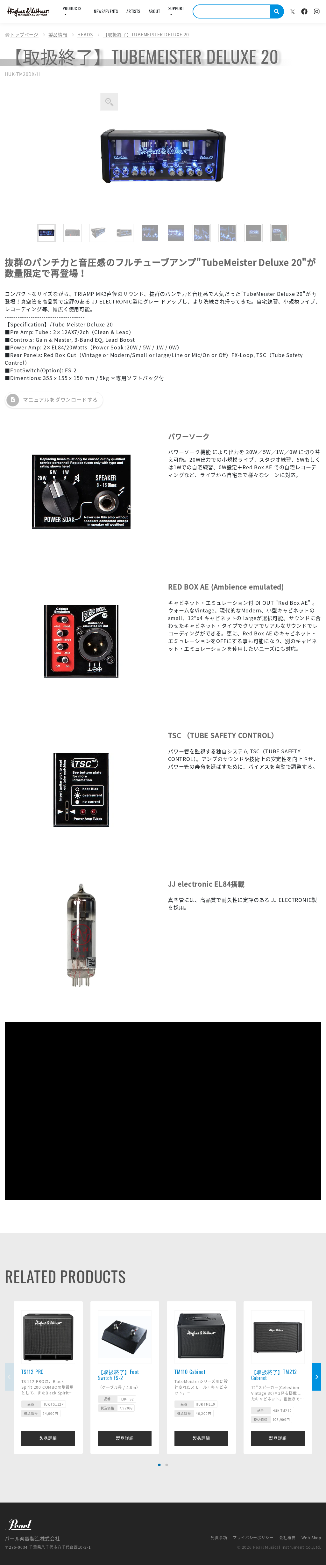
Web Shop (311, 1537)
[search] (277, 11)
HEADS (85, 34)
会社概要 (287, 1537)
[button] (159, 1465)
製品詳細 (48, 1438)
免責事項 (219, 1537)
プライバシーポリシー (253, 1537)
